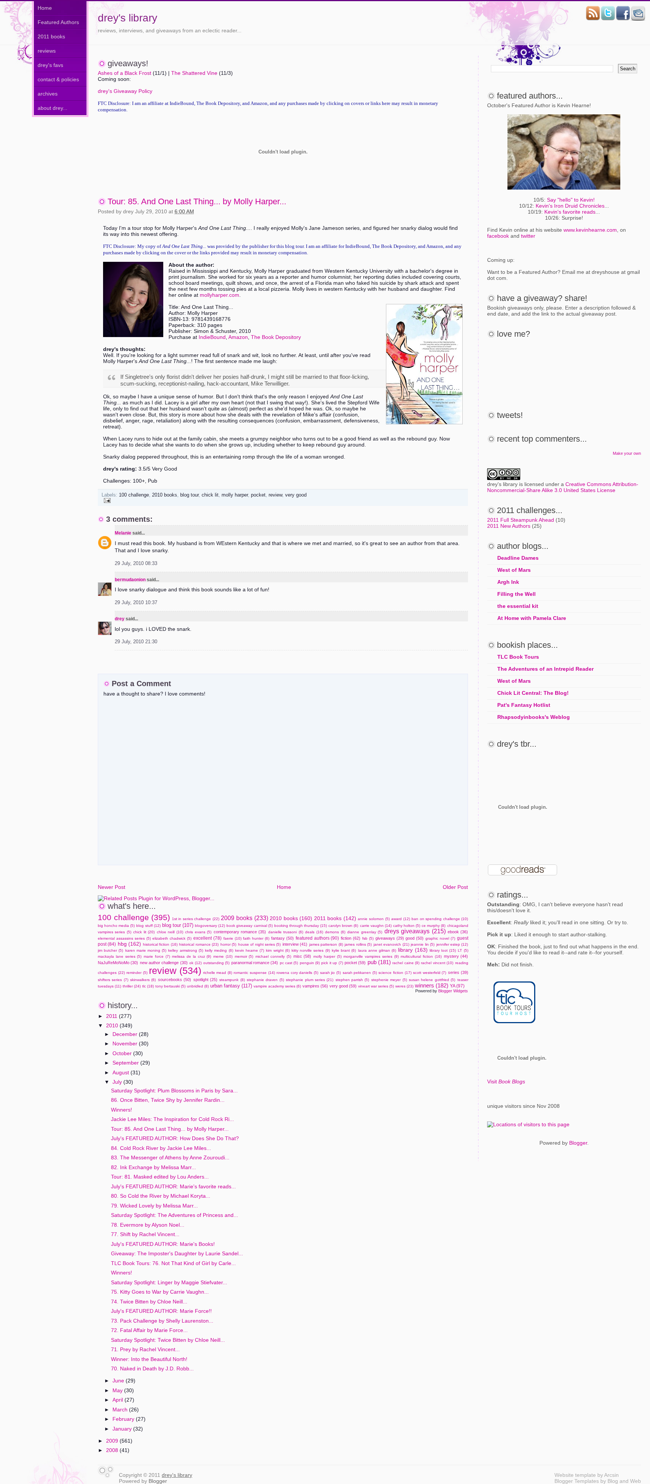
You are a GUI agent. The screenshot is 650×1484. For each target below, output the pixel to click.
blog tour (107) (177, 925)
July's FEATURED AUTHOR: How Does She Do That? (175, 1138)
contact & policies (58, 79)
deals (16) (314, 932)
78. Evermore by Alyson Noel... (147, 1225)
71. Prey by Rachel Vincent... (145, 1349)
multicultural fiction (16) (421, 956)
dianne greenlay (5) (364, 932)
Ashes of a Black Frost (124, 73)
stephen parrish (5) (352, 980)
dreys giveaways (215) (415, 931)
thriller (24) (132, 986)
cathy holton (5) (406, 926)
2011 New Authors (508, 526)
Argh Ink (508, 582)
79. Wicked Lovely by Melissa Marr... (154, 1206)
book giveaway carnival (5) (249, 926)
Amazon (238, 337)
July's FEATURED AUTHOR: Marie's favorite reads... (173, 1186)
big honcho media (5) (116, 926)
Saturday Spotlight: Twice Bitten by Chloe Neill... (168, 1340)
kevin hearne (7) (249, 950)
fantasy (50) (282, 938)
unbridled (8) (198, 986)
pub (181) (379, 962)
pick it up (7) (332, 963)
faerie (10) (232, 938)
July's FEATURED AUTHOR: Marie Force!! (161, 1311)
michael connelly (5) (273, 956)
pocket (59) (355, 962)
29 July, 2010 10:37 (136, 602)
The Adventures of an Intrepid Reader (545, 669)
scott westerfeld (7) (429, 973)
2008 (113, 1450)
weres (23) (404, 986)
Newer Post (111, 887)
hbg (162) (129, 944)
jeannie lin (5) (422, 944)
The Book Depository (276, 337)
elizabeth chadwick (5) (171, 938)
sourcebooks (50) (174, 979)
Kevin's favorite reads (569, 212)
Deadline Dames (518, 558)
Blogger (578, 1143)
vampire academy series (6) (277, 986)
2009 (113, 1441)
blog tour (189, 495)
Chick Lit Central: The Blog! (533, 693)
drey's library (127, 18)
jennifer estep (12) (452, 944)
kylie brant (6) (344, 950)
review (275, 495)
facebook (498, 236)
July (117, 1082)
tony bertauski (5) (170, 986)
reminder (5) (136, 973)
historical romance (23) (199, 944)
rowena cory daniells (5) (297, 973)
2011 (112, 1016)
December (125, 1034)
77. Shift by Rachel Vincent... (145, 1234)
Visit (506, 1081)
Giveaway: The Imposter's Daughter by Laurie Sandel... (177, 1253)
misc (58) (302, 956)
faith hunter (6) (256, 938)
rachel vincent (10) (437, 963)
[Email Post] (106, 500)
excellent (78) (207, 938)
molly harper (235, 495)
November (125, 1043)
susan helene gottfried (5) (432, 980)
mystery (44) (456, 956)
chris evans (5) (198, 932)
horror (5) (228, 944)
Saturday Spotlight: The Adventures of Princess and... (174, 1215)
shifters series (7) (113, 980)
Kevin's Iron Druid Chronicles (570, 206)
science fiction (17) (394, 973)
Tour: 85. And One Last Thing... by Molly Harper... (197, 201)
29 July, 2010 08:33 (136, 563)
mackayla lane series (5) (119, 956)
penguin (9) (310, 963)
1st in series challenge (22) (195, 919)
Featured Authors (58, 22)
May (118, 1390)
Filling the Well (516, 594)
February (124, 1419)
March (120, 1410)
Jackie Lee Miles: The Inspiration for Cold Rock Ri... (172, 1119)
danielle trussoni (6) (285, 932)
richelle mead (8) (217, 973)
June (119, 1381)
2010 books (164, 495)
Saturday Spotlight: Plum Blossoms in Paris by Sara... (174, 1091)
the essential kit (517, 606)
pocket (258, 495)
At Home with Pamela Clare (531, 618)
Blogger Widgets (453, 991)
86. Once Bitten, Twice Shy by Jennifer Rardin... (168, 1100)
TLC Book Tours (518, 657)
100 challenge (134, 495)
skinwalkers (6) (143, 980)
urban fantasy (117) (231, 986)
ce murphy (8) (433, 926)
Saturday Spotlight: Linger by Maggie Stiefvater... (169, 1282)
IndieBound (212, 337)
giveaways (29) (389, 938)
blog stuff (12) (148, 926)
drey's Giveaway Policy (125, 91)
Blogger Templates (576, 1481)
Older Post (455, 887)
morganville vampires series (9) (370, 956)
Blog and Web (624, 1481)
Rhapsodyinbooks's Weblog (533, 717)
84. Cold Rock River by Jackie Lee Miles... (161, 1148)
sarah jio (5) (330, 973)
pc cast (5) (289, 963)
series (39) (458, 972)
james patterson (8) (326, 944)
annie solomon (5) (373, 919)
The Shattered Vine (194, 73)
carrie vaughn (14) (376, 926)
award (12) (400, 919)
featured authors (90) (317, 938)
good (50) (414, 938)
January (122, 1429)
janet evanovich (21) (391, 944)
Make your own (627, 453)
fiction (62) (350, 938)
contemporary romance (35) (240, 932)
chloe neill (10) (170, 932)
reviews (47, 51)
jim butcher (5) (110, 950)
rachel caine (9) (405, 963)
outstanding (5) (216, 963)
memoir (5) (244, 956)
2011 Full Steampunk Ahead (520, 520)
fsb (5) (368, 938)
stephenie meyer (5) (389, 980)
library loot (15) (443, 950)
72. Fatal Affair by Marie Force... (149, 1330)
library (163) (412, 950)
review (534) (175, 970)
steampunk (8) (232, 980)
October (122, 1053)
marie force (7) (157, 956)
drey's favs (50, 65)
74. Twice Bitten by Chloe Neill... (149, 1302)
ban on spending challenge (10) (440, 919)
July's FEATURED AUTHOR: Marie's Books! (163, 1244)
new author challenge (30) (164, 962)
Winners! (121, 1110)
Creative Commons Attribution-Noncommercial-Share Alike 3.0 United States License (562, 487)
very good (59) (343, 986)
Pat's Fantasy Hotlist (523, 705)
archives (48, 94)
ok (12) (195, 963)
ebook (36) (458, 932)
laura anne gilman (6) (377, 950)
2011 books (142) (335, 918)
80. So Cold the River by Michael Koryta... (160, 1196)
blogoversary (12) (210, 926)
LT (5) (463, 950)
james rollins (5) (358, 944)
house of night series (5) (259, 944)
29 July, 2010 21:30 (136, 641)
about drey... (52, 108)
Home (45, 8)
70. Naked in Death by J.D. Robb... (152, 1369)
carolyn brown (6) (343, 926)
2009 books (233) (244, 917)
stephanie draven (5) (265, 980)
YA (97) (457, 986)
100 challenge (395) (134, 917)
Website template (575, 1475)
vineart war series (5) (376, 986)
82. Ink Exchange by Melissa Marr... (153, 1167)
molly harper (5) (327, 956)
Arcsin (611, 1475)
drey (120, 618)
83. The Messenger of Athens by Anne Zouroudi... (170, 1157)
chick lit (210, 495)
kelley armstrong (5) (185, 950)
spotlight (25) (205, 979)
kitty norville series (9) (311, 950)
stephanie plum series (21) (309, 980)
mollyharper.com (219, 295)
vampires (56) (315, 986)
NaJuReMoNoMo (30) (118, 962)
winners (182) (431, 985)
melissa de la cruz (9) (191, 956)
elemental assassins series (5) (124, 938)
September (126, 1063)
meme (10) (222, 956)
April (118, 1400)
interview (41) (294, 944)
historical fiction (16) (160, 944)
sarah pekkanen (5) (360, 973)
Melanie (123, 533)
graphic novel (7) (440, 938)
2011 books (51, 36)
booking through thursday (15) (300, 926)
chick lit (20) (144, 932)
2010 (113, 1025)
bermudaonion (130, 579)
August (121, 1072)
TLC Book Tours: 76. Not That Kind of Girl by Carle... (173, 1263)
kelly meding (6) (219, 950)
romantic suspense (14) (254, 973)
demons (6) (335, 932)
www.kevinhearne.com (590, 230)
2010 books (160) (291, 918)
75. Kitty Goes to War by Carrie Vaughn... (160, 1292)
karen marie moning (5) (146, 950)
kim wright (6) (277, 950)
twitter (528, 236)
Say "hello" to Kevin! (571, 200)
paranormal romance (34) (254, 962)
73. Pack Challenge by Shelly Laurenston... (162, 1321)
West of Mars (514, 570)
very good (296, 495)
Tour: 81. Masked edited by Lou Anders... (160, 1177)
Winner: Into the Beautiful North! (149, 1359)
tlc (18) (148, 986)
